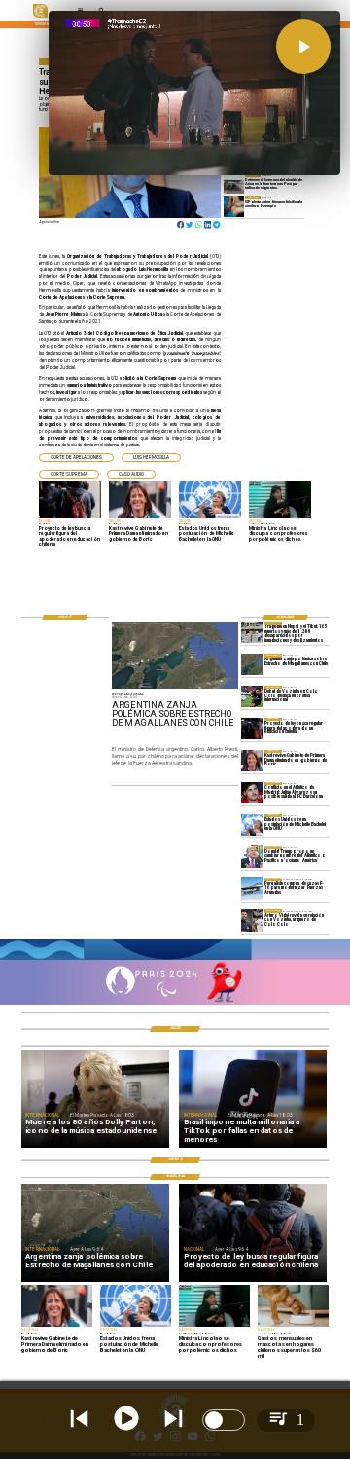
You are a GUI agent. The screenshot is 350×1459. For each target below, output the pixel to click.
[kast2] (252, 760)
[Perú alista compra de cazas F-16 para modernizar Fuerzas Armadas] (252, 889)
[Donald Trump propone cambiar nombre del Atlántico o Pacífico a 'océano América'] (252, 857)
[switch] (223, 1420)
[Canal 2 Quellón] (175, 959)
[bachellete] (252, 825)
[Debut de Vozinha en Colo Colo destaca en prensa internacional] (252, 696)
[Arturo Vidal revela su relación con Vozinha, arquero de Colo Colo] (252, 920)
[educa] (252, 728)
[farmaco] (234, 206)
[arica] (234, 184)
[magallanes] (252, 664)
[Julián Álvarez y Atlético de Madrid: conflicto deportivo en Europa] (252, 792)
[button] (76, 457)
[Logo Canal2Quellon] (40, 16)
